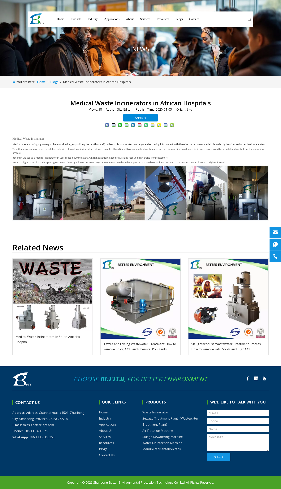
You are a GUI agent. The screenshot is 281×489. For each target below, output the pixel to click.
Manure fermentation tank (161, 449)
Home (60, 19)
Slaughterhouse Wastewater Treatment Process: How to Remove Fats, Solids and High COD (226, 346)
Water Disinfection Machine (162, 443)
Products (76, 19)
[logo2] (24, 379)
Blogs (179, 19)
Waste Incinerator (155, 412)
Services (145, 19)
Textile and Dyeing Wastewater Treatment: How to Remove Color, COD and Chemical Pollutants (139, 346)
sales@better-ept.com (38, 425)
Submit (218, 457)
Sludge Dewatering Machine (162, 437)
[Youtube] (264, 378)
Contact (194, 19)
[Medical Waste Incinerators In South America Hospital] (53, 295)
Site (189, 109)
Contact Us (107, 455)
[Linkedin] (256, 378)
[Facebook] (248, 378)
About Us (105, 431)
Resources (163, 19)
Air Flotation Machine (157, 431)
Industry (93, 19)
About (130, 19)
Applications (111, 19)
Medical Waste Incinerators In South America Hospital (47, 339)
